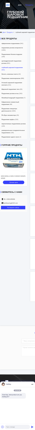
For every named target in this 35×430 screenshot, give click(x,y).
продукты (10, 32)
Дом (19, 5)
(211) (12, 84)
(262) (12, 93)
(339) (12, 55)
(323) (10, 119)
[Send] (32, 427)
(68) (10, 103)
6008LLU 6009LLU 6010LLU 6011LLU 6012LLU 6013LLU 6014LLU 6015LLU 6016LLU (13, 178)
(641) (12, 69)
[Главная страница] (8, 5)
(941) (12, 43)
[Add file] (2, 427)
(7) (13, 98)
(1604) (9, 110)
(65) (12, 89)
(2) (11, 137)
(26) (10, 115)
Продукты (29, 5)
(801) (11, 62)
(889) (13, 78)
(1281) (12, 49)
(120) (14, 125)
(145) (13, 131)
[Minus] (32, 384)
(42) (11, 74)
